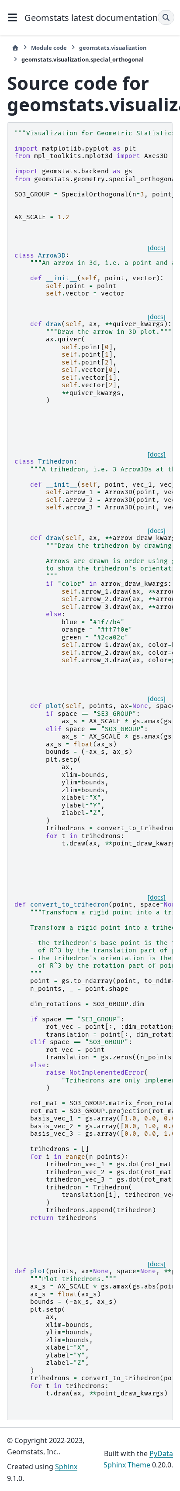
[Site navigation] (12, 17)
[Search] (166, 17)
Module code (49, 48)
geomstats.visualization (112, 48)
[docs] (157, 248)
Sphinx (66, 1466)
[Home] (15, 47)
